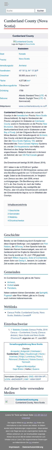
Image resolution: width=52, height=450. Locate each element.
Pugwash (8, 295)
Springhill (43, 292)
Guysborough (32, 353)
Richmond (13, 359)
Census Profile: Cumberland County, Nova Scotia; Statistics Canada (25, 314)
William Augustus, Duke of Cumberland (30, 257)
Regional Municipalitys (25, 366)
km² (28, 80)
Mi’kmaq (19, 246)
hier (25, 422)
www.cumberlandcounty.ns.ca (32, 106)
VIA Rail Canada (29, 154)
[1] (35, 75)
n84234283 (16, 379)
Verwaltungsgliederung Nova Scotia (26, 344)
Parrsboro (11, 287)
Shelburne (23, 359)
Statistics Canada (20, 329)
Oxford (10, 285)
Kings (21, 356)
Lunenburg (30, 356)
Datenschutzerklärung (32, 446)
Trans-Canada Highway (28, 143)
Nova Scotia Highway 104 (23, 140)
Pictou (39, 356)
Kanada (22, 53)
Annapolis (15, 351)
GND (31, 376)
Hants (41, 353)
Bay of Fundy (9, 132)
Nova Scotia (30, 44)
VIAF (26, 379)
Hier (35, 422)
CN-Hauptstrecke (21, 146)
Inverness (13, 356)
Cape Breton (18, 369)
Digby (22, 353)
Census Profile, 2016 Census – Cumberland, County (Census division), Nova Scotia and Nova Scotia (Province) (29, 333)
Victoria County (35, 359)
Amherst (22, 65)
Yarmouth (26, 361)
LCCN (7, 379)
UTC (42, 95)
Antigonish (25, 351)
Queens (36, 369)
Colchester (35, 351)
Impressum (14, 446)
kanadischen (22, 115)
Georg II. (22, 260)
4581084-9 (39, 376)
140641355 (34, 379)
